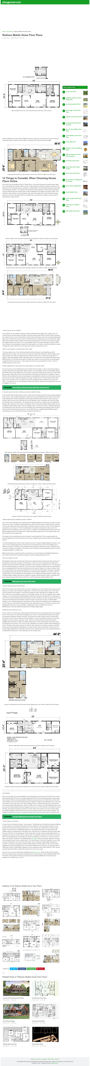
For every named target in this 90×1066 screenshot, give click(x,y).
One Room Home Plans (72, 161)
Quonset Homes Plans (38, 1021)
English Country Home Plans (74, 116)
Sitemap (33, 1059)
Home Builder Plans (71, 192)
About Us (57, 1059)
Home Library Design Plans (73, 186)
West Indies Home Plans (73, 211)
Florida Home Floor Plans (39, 998)
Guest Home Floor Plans (73, 173)
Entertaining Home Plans (73, 104)
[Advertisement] (45, 18)
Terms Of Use (50, 1059)
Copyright (44, 1059)
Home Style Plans (71, 142)
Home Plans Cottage (9, 1021)
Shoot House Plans (37, 1044)
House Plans (6, 38)
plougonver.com (11, 2)
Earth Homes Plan (71, 91)
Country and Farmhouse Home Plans (13, 998)
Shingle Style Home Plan (10, 1044)
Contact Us (38, 1059)
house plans (34, 838)
